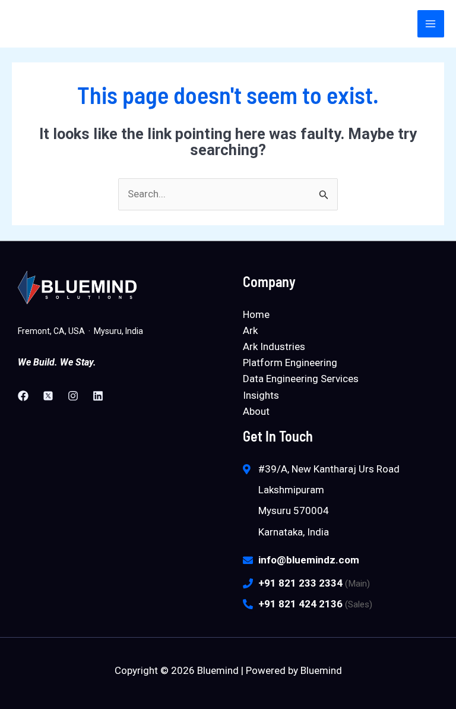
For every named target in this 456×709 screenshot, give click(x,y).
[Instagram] (73, 395)
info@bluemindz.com (308, 560)
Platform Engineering (290, 362)
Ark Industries (274, 346)
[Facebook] (23, 395)
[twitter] (48, 395)
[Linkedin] (98, 395)
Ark (250, 330)
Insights (261, 395)
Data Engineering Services (301, 379)
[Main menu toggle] (431, 23)
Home (256, 314)
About (256, 411)
